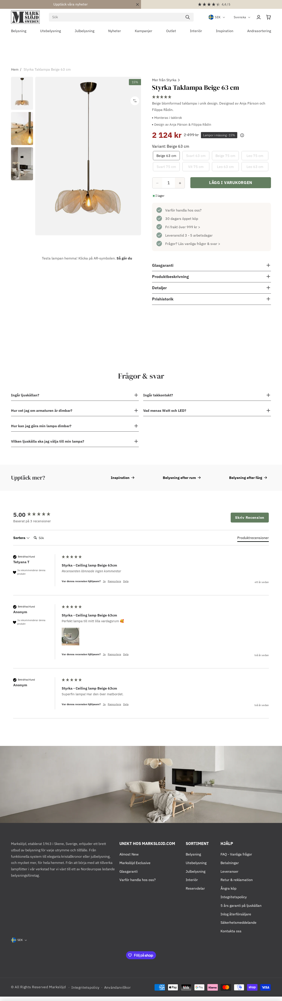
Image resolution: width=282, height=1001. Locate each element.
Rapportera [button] (114, 581)
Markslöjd (57, 987)
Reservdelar (195, 888)
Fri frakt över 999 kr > (182, 227)
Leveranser (229, 871)
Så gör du (124, 258)
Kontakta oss (231, 931)
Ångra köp (228, 888)
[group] (36, 515)
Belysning (193, 854)
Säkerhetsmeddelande (238, 922)
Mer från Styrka (164, 80)
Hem (15, 69)
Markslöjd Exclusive (134, 863)
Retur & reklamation (237, 880)
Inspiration (120, 477)
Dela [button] (125, 581)
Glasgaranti (128, 871)
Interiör (192, 880)
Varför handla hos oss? (183, 210)
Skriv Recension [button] (249, 517)
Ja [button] (104, 581)
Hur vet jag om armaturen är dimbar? (41, 410)
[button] (268, 17)
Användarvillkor (117, 987)
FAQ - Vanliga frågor (236, 854)
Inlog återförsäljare (236, 914)
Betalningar (230, 863)
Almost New (129, 854)
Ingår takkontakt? (158, 395)
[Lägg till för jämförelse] (134, 100)
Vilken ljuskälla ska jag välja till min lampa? (47, 441)
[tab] (253, 538)
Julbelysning (195, 871)
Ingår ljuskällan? (25, 395)
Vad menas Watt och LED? (164, 410)
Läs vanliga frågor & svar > (199, 244)
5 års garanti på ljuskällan (241, 905)
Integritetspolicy (234, 897)
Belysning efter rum (179, 477)
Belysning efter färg (245, 477)
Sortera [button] (19, 537)
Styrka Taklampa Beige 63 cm (47, 69)
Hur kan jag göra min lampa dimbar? (41, 426)
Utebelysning (196, 863)
